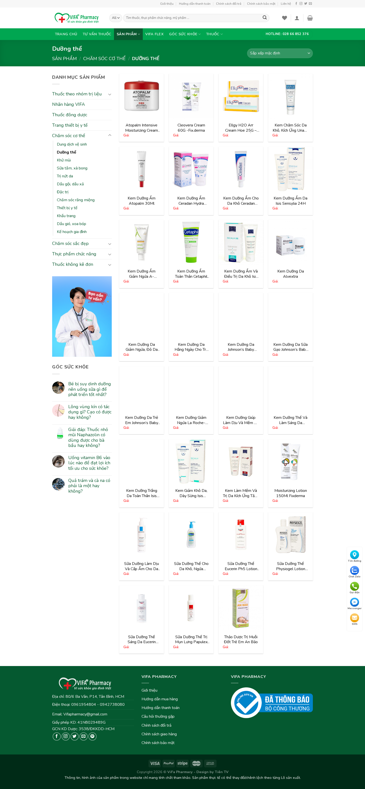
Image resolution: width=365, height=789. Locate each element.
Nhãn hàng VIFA (68, 104)
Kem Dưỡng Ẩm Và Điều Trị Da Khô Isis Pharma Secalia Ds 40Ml (241, 274)
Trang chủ (66, 34)
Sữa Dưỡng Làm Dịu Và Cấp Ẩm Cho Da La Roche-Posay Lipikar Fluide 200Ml (141, 566)
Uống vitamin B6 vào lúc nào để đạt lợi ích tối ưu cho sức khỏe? (89, 463)
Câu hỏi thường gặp (158, 716)
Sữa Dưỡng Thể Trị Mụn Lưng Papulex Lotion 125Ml (191, 639)
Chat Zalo (355, 576)
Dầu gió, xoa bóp (71, 224)
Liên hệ (286, 3)
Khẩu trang (66, 216)
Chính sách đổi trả (228, 3)
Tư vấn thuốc (97, 34)
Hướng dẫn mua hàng (160, 699)
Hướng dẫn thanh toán (195, 3)
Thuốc (212, 34)
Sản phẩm (127, 34)
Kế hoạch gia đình (72, 232)
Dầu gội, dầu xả (70, 184)
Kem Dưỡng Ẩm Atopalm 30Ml (141, 201)
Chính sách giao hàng (159, 734)
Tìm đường (354, 561)
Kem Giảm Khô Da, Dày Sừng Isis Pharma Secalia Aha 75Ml (191, 493)
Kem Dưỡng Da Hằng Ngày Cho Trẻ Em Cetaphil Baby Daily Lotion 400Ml (191, 347)
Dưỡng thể (66, 152)
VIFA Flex (154, 34)
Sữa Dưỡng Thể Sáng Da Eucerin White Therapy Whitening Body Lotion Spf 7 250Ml (141, 639)
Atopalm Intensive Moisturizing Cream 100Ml (141, 127)
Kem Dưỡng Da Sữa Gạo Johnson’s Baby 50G (290, 347)
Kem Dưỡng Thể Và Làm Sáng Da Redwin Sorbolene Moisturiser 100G (290, 420)
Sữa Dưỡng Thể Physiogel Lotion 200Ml (290, 566)
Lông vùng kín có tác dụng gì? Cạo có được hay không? (89, 412)
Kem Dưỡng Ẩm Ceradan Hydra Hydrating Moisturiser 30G (191, 201)
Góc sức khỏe (183, 34)
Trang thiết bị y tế (70, 125)
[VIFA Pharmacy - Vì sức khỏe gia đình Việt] (77, 18)
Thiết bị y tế (67, 208)
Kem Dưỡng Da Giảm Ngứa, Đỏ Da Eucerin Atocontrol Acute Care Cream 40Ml (142, 347)
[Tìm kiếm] (264, 18)
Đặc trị (63, 192)
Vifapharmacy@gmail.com (85, 714)
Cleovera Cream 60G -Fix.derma (191, 127)
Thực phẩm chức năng (74, 254)
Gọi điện (355, 592)
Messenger (355, 608)
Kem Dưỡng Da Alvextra (290, 274)
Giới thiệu (167, 3)
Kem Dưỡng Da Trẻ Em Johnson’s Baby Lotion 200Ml (141, 420)
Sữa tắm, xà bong (72, 168)
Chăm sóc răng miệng (76, 200)
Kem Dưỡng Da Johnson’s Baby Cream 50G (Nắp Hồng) (241, 347)
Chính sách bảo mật (261, 3)
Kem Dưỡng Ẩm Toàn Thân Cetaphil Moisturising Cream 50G (191, 274)
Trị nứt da (65, 176)
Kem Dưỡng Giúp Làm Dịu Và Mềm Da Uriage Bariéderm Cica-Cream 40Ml (241, 420)
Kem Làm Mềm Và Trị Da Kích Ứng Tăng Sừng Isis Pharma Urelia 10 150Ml (241, 493)
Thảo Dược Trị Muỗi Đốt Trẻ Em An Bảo (241, 639)
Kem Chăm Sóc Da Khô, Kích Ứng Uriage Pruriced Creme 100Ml (291, 127)
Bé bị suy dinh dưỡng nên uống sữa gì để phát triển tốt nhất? (89, 389)
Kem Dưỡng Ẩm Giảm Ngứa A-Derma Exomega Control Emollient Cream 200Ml (141, 274)
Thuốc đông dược (69, 115)
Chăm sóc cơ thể (104, 58)
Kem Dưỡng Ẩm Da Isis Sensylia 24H (290, 201)
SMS (355, 624)
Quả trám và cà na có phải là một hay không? (89, 486)
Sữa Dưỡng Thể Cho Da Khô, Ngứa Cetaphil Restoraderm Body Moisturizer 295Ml (191, 566)
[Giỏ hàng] (310, 17)
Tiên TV (221, 771)
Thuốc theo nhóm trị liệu (77, 94)
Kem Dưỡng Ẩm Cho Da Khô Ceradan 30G (241, 201)
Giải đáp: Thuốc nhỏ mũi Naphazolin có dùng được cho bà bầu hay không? (88, 437)
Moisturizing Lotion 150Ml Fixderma (290, 493)
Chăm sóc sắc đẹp (70, 243)
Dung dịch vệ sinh (72, 144)
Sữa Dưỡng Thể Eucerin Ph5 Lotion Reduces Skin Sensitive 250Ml (241, 566)
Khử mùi (64, 160)
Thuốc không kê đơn (72, 264)
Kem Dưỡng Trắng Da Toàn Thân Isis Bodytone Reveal (141, 493)
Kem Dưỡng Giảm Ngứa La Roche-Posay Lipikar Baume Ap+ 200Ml (191, 420)
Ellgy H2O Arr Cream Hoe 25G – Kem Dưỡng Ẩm (240, 127)
